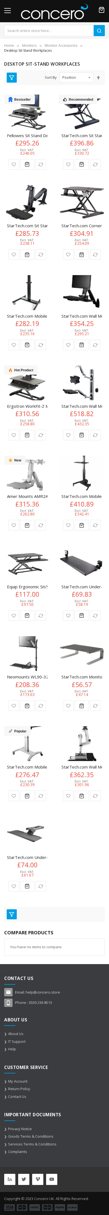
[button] (13, 164)
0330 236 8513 (40, 1002)
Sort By (51, 77)
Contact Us (17, 1096)
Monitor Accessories (61, 45)
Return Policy (19, 1088)
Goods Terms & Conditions (30, 1136)
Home (9, 45)
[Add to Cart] (27, 164)
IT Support (16, 1041)
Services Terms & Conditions (32, 1144)
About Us (15, 1033)
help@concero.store (43, 992)
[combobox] (54, 30)
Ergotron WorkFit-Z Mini (30, 406)
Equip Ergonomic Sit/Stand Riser (38, 586)
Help (12, 1048)
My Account (17, 1081)
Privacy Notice (20, 1128)
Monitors (29, 45)
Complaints (17, 1151)
